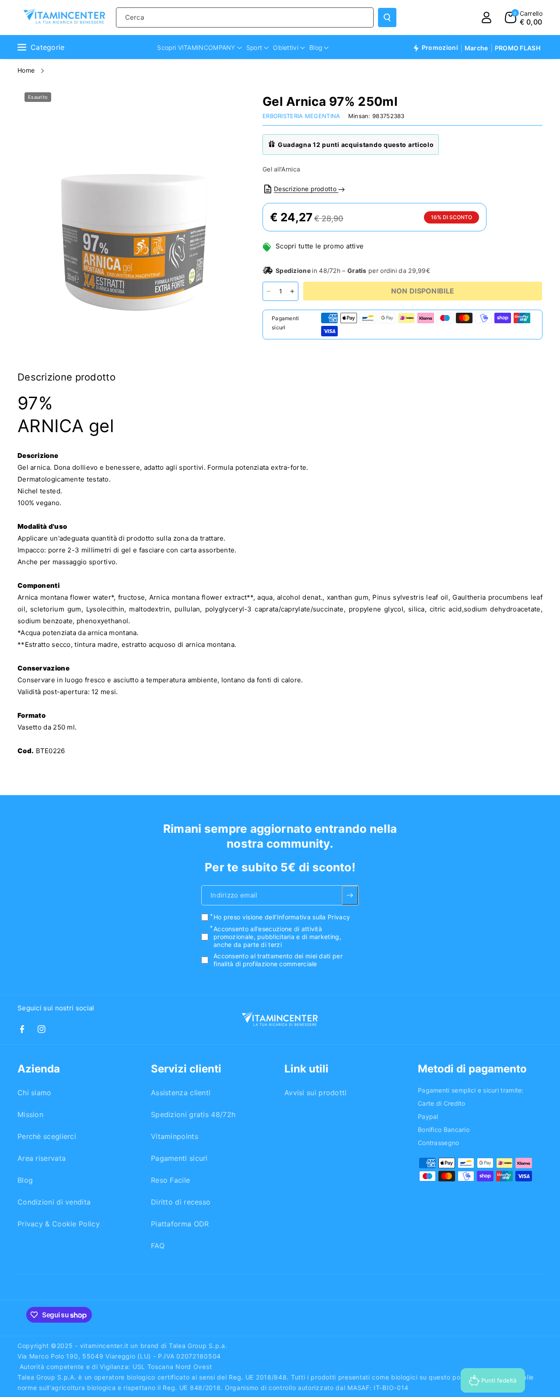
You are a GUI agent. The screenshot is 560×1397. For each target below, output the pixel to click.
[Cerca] (387, 17)
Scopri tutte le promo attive (320, 246)
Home (27, 70)
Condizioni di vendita (54, 1202)
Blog (25, 1180)
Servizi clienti (186, 1068)
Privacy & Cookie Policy (59, 1223)
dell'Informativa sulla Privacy (307, 917)
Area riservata (42, 1158)
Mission (30, 1114)
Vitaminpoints (174, 1136)
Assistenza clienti (180, 1092)
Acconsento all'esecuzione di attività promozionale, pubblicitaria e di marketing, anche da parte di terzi (277, 936)
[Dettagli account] (486, 17)
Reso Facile (170, 1180)
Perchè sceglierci (47, 1136)
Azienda (39, 1068)
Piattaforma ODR (180, 1223)
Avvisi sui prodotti (315, 1092)
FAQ (157, 1245)
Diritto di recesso (180, 1202)
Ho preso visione (282, 917)
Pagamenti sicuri (179, 1158)
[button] (523, 17)
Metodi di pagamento (472, 1068)
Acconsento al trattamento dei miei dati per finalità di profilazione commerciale (278, 960)
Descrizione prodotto (306, 188)
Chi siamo (35, 1092)
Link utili (306, 1068)
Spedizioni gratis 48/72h (193, 1114)
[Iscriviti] (350, 895)
